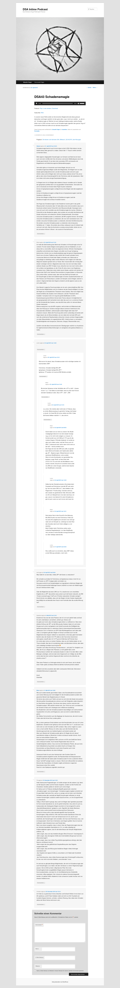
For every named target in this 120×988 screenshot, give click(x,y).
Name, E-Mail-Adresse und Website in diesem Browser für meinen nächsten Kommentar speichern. (60, 970)
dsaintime (64, 129)
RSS (42, 113)
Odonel (38, 146)
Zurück (89, 87)
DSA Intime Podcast (35, 9)
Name (37, 949)
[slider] (82, 103)
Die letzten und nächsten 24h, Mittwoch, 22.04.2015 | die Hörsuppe (62, 139)
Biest (38, 690)
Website (38, 966)
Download (55, 108)
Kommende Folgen (39, 82)
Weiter (95, 87)
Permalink (36, 131)
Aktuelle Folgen (27, 82)
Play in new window (45, 108)
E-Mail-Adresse (39, 957)
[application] (60, 103)
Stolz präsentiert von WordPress (60, 982)
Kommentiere (41, 233)
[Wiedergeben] (37, 103)
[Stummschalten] (78, 103)
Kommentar (39, 924)
